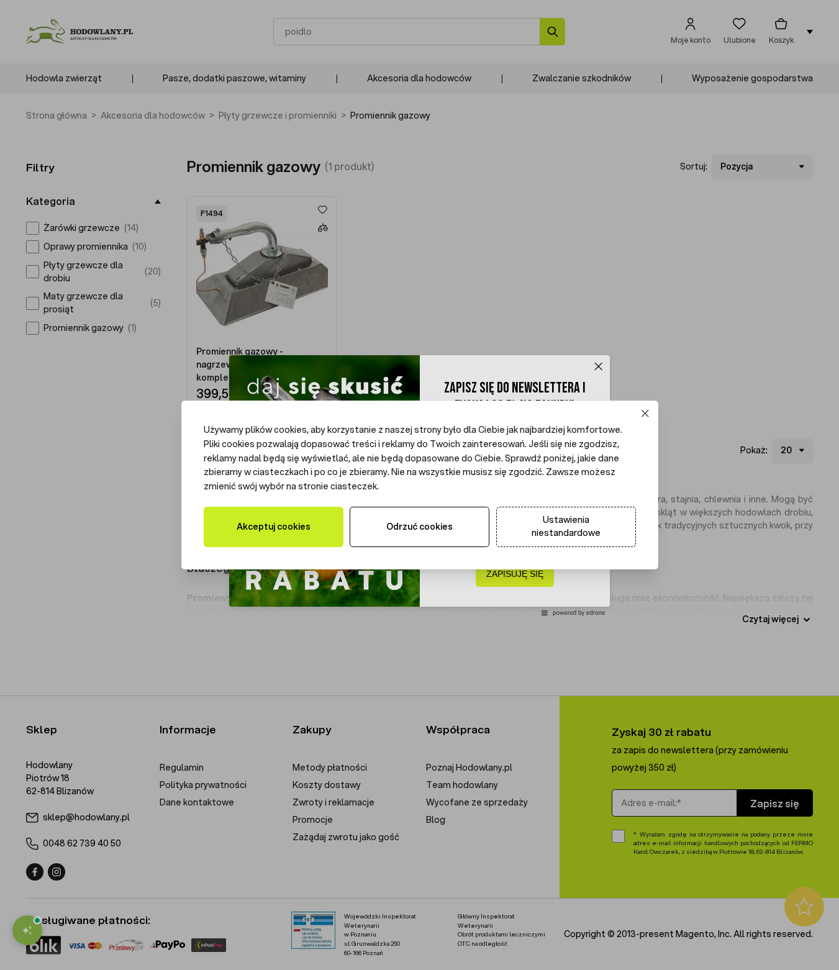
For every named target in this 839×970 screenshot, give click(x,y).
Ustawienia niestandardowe (566, 526)
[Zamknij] (645, 414)
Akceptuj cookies (274, 526)
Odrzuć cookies (419, 526)
